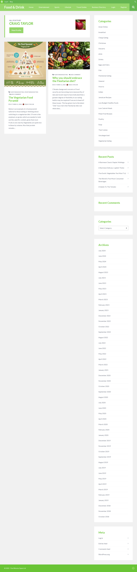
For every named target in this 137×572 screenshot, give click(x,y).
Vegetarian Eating (31, 92)
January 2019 (103, 500)
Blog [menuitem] (11, 2)
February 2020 (103, 430)
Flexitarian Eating (17, 92)
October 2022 (103, 327)
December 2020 (104, 375)
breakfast (102, 32)
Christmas (102, 43)
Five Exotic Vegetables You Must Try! (112, 173)
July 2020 (102, 403)
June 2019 (102, 473)
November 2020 (104, 381)
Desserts (101, 49)
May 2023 (102, 289)
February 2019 (103, 495)
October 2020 (103, 386)
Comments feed (104, 549)
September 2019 (104, 457)
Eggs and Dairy (103, 65)
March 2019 (103, 489)
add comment (16, 94)
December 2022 (104, 316)
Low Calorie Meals (105, 108)
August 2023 (103, 272)
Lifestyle (68, 7)
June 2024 (102, 256)
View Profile (16, 30)
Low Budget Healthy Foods (108, 103)
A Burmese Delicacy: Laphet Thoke (111, 168)
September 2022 (104, 332)
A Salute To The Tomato (107, 187)
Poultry (101, 119)
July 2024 (102, 251)
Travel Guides (81, 7)
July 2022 (102, 343)
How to (101, 87)
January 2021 (103, 370)
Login (113, 7)
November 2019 (104, 446)
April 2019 (102, 484)
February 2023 (103, 305)
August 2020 (103, 397)
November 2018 (104, 511)
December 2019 (104, 440)
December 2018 (104, 506)
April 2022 (102, 359)
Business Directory (99, 7)
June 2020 (102, 408)
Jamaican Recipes (104, 97)
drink (100, 54)
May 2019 (102, 479)
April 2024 (102, 267)
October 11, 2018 (16, 104)
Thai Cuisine (102, 130)
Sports (57, 7)
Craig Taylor (29, 104)
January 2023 (103, 310)
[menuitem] (2, 1)
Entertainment (44, 7)
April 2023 (102, 294)
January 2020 (103, 435)
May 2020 (102, 413)
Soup (100, 124)
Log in (100, 538)
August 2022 (103, 337)
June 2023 (102, 283)
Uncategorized (103, 135)
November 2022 (104, 321)
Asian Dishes (103, 27)
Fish (99, 70)
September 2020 (104, 392)
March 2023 (103, 299)
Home (31, 7)
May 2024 (102, 261)
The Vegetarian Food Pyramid (21, 99)
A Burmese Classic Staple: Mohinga (111, 162)
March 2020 (103, 424)
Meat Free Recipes (105, 114)
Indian (100, 92)
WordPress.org (104, 554)
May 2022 (102, 354)
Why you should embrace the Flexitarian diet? (67, 79)
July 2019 (102, 468)
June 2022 (102, 348)
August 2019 (103, 462)
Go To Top (133, 568)
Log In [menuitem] (6, 2)
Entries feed (102, 543)
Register (124, 7)
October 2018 (103, 517)
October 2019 (103, 451)
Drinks (100, 59)
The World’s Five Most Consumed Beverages (110, 180)
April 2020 (102, 419)
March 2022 (103, 365)
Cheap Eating (103, 38)
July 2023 (102, 278)
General (101, 81)
